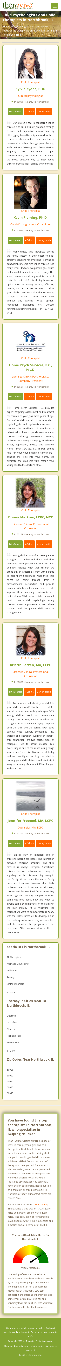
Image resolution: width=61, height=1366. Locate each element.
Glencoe (11, 1029)
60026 (10, 1069)
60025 (10, 1081)
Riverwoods (13, 1042)
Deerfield (11, 1015)
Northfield (12, 1022)
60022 (10, 1075)
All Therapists (14, 957)
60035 (10, 1087)
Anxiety (10, 977)
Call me (30, 111)
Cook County (40, 1204)
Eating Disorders (15, 983)
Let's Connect (15, 111)
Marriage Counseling (17, 963)
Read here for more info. (30, 1355)
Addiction (12, 970)
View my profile (44, 111)
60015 (10, 1093)
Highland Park (14, 1035)
